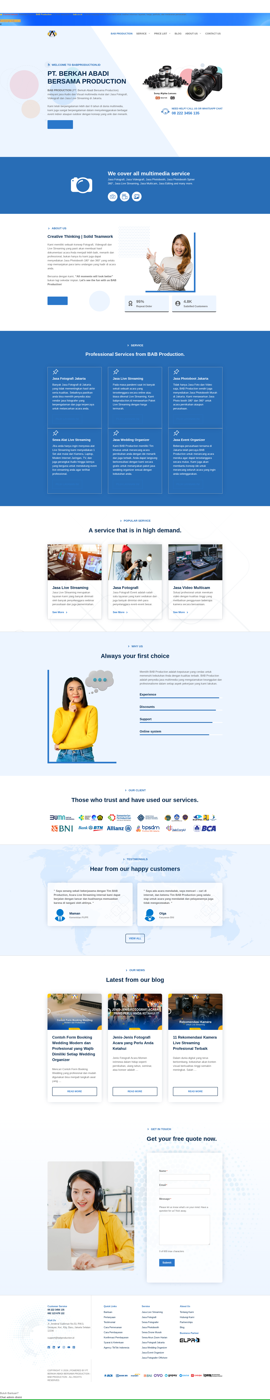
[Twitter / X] (59, 1347)
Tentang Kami (187, 1312)
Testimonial (109, 1322)
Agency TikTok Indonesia (116, 1347)
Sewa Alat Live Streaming (71, 440)
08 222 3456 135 (185, 113)
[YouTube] (69, 1347)
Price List (160, 33)
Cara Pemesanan (113, 1327)
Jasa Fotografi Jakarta (69, 378)
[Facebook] (49, 1347)
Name (163, 1171)
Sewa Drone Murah (152, 1332)
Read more (74, 1091)
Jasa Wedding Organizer (131, 440)
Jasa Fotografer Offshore (154, 1357)
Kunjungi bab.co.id (10, 20)
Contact (57, 300)
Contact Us (213, 33)
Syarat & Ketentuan (114, 1342)
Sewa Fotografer (150, 1322)
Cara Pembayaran (113, 1332)
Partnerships (186, 1322)
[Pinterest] (73, 1347)
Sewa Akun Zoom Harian (154, 1337)
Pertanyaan (109, 1317)
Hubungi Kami (187, 1317)
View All (135, 938)
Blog (178, 33)
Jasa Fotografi (70, 384)
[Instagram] (63, 1347)
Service (141, 33)
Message (165, 1199)
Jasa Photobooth (150, 1327)
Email (163, 1185)
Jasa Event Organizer (189, 440)
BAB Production (121, 33)
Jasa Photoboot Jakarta (190, 378)
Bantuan (108, 1312)
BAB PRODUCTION (57, 1377)
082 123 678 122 (56, 1313)
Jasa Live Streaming (128, 378)
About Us (191, 33)
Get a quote (60, 124)
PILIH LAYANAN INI (67, 419)
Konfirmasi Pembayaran (116, 1337)
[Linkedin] (53, 1347)
